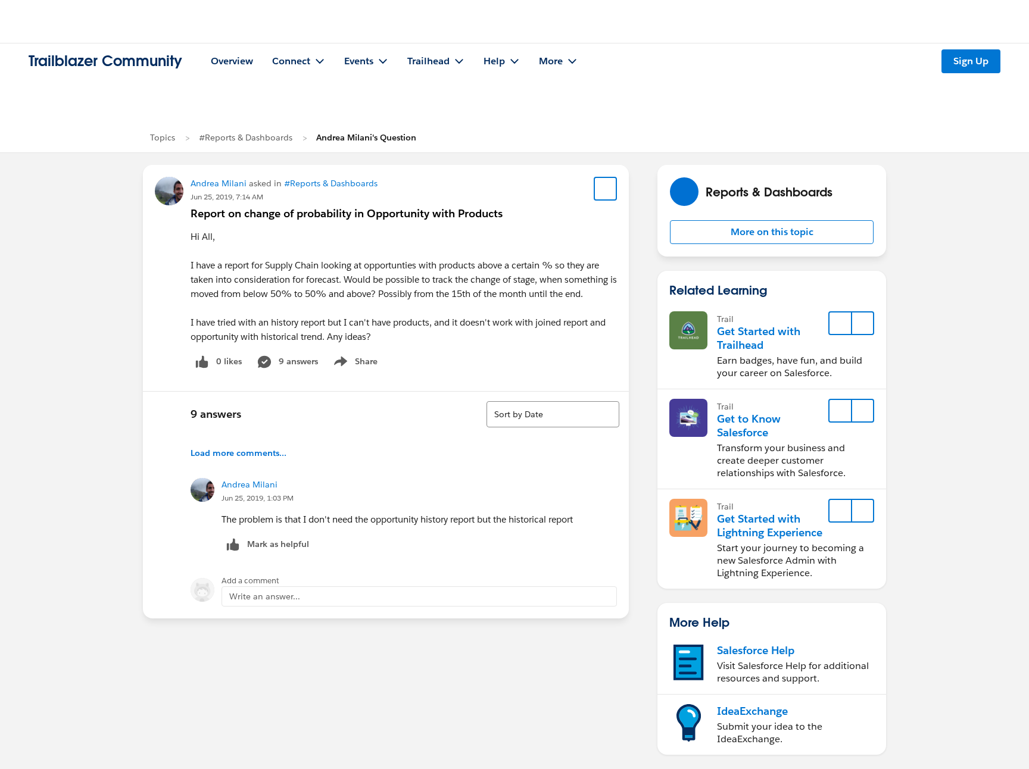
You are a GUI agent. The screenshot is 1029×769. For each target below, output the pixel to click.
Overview (232, 61)
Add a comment (250, 581)
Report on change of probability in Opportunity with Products (347, 213)
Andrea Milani (219, 183)
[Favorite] (605, 188)
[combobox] (553, 414)
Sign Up (971, 61)
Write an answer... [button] (264, 596)
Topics (162, 137)
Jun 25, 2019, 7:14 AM (227, 197)
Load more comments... (238, 453)
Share (354, 363)
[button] (772, 232)
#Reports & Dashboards (245, 137)
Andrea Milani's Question (366, 137)
